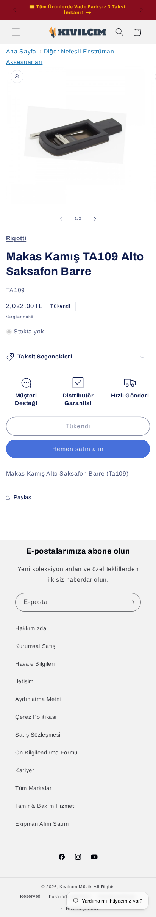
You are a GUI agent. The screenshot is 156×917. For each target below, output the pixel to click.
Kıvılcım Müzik (75, 886)
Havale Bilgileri (35, 664)
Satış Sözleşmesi (38, 735)
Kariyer (24, 770)
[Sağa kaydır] (95, 218)
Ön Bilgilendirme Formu (46, 753)
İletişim (24, 681)
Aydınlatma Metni (38, 699)
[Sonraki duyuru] (141, 10)
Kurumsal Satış (35, 646)
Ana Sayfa (21, 51)
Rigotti (16, 238)
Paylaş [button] (22, 497)
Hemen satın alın (78, 449)
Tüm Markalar (33, 788)
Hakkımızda (30, 628)
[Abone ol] (131, 602)
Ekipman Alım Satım (42, 824)
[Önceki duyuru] (14, 10)
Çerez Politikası (36, 717)
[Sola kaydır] (61, 218)
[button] (16, 32)
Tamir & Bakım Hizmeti (45, 806)
